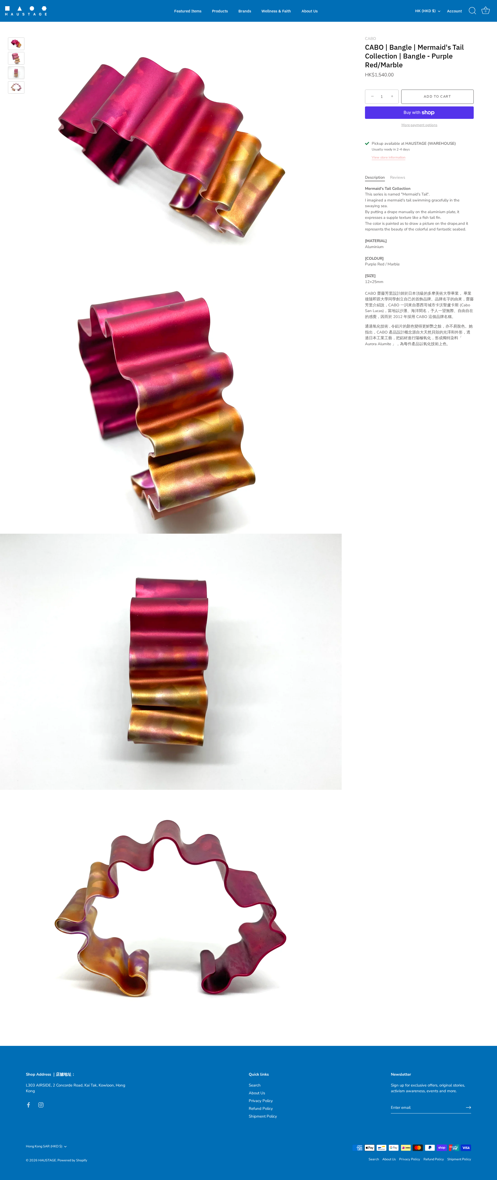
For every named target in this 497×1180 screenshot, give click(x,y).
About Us (310, 10)
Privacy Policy (261, 1100)
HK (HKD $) (425, 10)
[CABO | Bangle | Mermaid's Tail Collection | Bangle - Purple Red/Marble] (16, 44)
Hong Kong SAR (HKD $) (44, 1147)
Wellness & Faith (276, 10)
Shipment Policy (263, 1116)
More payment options (419, 124)
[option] (16, 44)
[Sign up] (468, 1107)
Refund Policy (261, 1108)
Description (375, 177)
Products (220, 10)
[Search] (472, 11)
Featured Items (187, 10)
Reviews (397, 177)
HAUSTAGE (47, 1160)
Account (454, 10)
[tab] (377, 177)
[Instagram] (40, 1104)
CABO (370, 38)
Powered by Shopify (72, 1160)
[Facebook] (28, 1104)
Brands (244, 10)
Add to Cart (437, 96)
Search (255, 1085)
